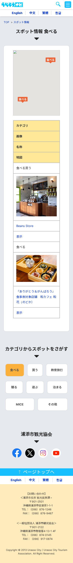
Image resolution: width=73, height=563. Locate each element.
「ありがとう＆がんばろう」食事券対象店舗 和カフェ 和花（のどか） (36, 297)
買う (35, 370)
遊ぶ (35, 387)
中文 (32, 13)
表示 (19, 236)
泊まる (57, 387)
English (17, 13)
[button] (22, 99)
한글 (58, 13)
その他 (52, 404)
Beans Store (24, 226)
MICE (20, 404)
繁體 (45, 13)
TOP (6, 22)
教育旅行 (57, 370)
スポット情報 (21, 22)
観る (14, 387)
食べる (14, 370)
